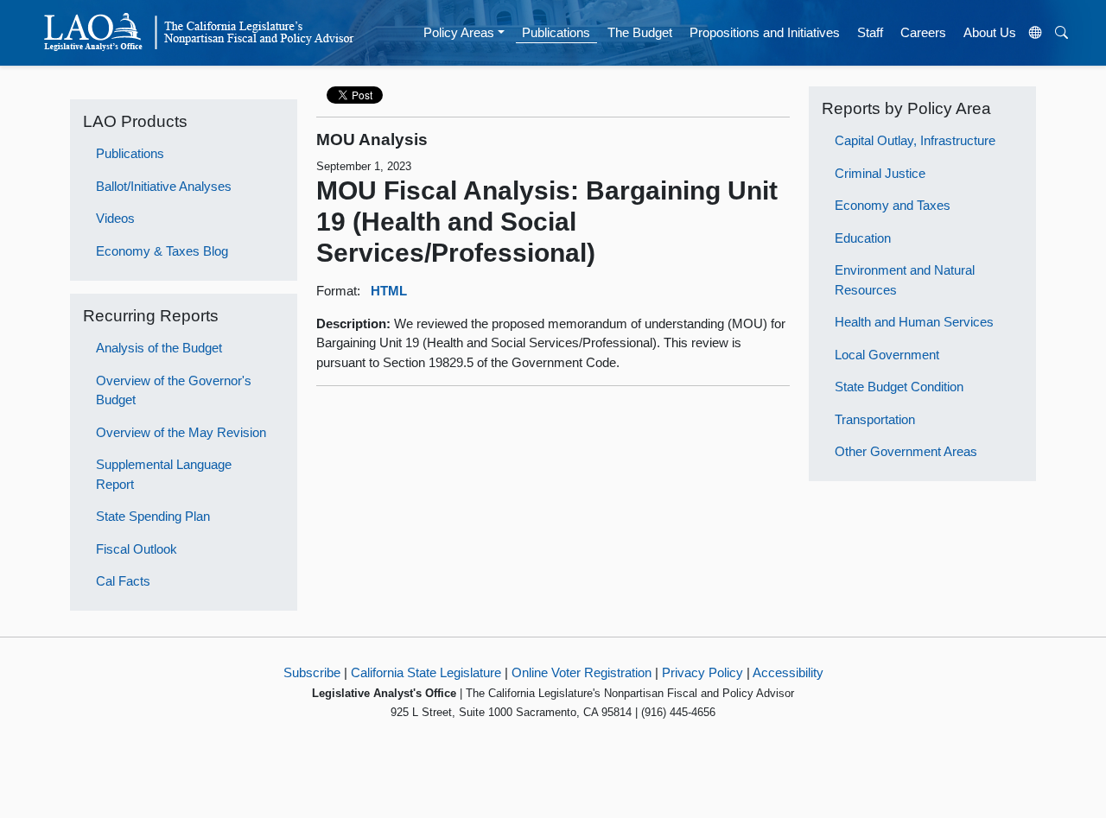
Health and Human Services (914, 321)
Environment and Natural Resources (905, 280)
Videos (115, 218)
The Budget (639, 32)
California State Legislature (426, 672)
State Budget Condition (899, 386)
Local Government (887, 354)
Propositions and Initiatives (765, 32)
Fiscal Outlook (136, 549)
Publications (556, 32)
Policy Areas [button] (458, 32)
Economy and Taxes (892, 205)
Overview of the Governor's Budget (173, 390)
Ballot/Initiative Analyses (164, 186)
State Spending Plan (153, 516)
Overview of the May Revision (181, 432)
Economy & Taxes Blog (162, 251)
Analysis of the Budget (159, 347)
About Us (989, 32)
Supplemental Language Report (164, 474)
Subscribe (311, 672)
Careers (923, 32)
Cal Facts (123, 581)
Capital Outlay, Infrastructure (915, 140)
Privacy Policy (702, 672)
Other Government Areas (906, 451)
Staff (870, 32)
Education (863, 238)
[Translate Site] (1036, 32)
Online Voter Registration (582, 672)
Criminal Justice (880, 173)
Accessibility (788, 672)
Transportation (875, 419)
